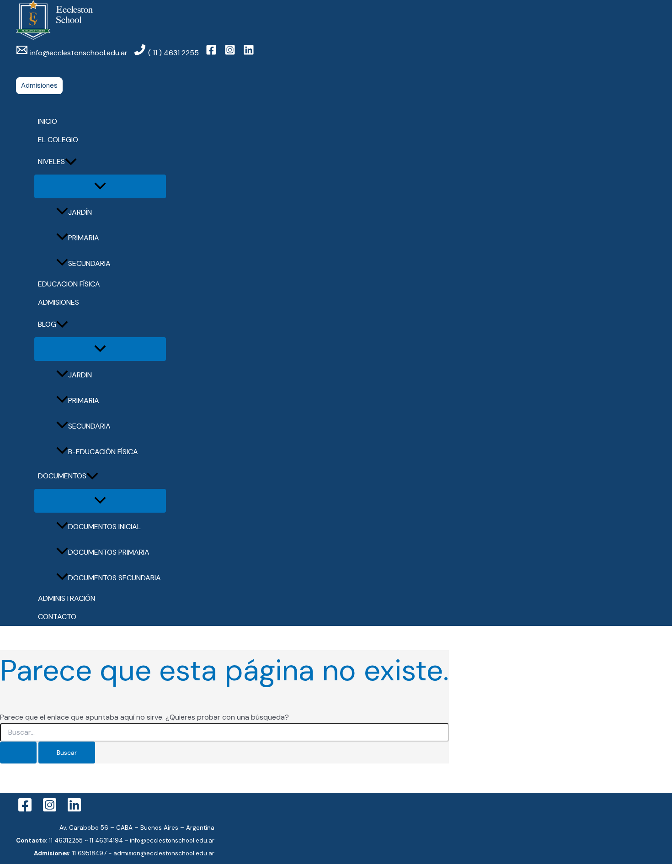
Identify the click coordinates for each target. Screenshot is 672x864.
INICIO (47, 121)
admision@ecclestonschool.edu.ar (163, 853)
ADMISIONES (58, 302)
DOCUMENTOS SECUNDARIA (114, 578)
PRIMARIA (83, 238)
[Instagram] (50, 810)
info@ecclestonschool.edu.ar (172, 840)
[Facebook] (25, 810)
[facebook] (212, 53)
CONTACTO (57, 616)
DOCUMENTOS (62, 476)
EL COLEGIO (58, 139)
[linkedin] (250, 53)
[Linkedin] (74, 810)
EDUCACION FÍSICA (69, 284)
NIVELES (51, 161)
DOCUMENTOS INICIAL (104, 526)
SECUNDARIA (89, 263)
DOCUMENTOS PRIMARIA (108, 552)
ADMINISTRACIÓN (66, 598)
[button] (39, 85)
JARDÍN (80, 212)
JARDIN (80, 375)
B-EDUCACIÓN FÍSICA (103, 451)
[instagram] (231, 53)
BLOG (47, 324)
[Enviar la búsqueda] (18, 752)
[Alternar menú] (100, 186)
